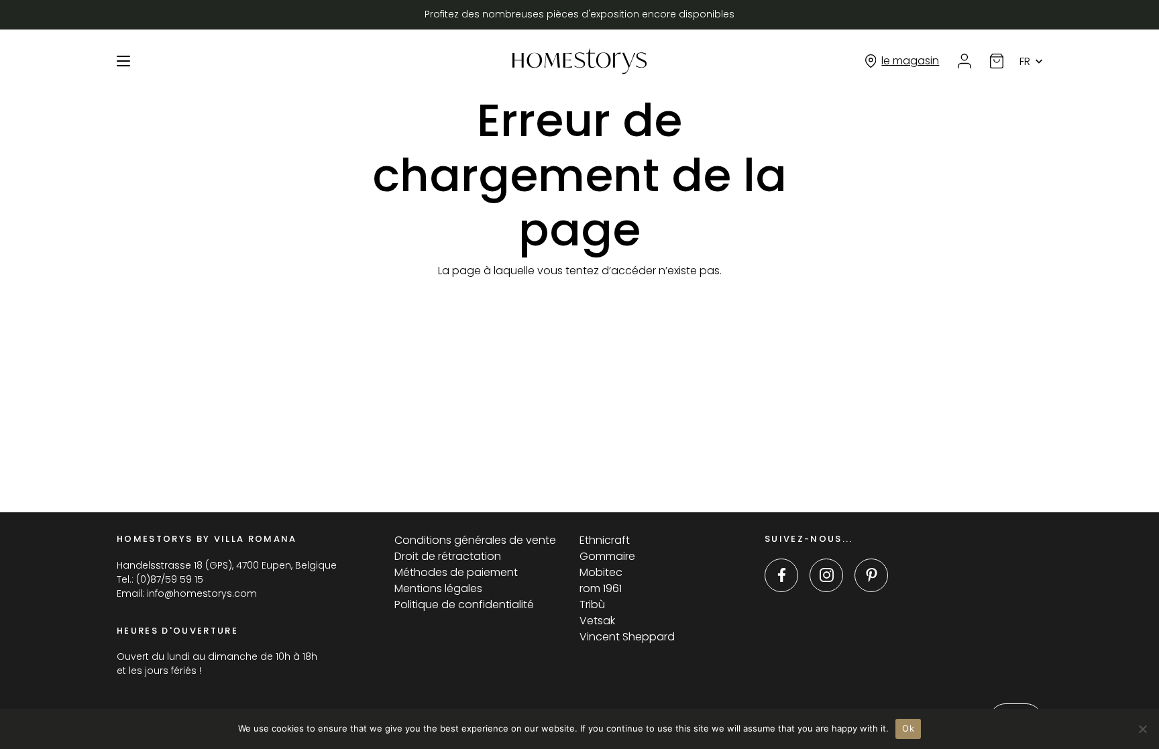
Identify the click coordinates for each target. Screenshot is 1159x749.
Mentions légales (438, 588)
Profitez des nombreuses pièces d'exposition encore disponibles (579, 14)
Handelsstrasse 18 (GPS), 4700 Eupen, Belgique (227, 565)
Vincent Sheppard (627, 636)
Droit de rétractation (447, 556)
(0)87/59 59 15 (169, 579)
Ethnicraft (605, 540)
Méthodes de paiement (456, 572)
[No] (1142, 729)
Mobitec (601, 572)
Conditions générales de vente (475, 540)
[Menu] (123, 61)
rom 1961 (601, 588)
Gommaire (607, 556)
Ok (908, 728)
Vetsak (597, 620)
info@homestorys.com (202, 593)
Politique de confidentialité (464, 604)
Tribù (592, 604)
